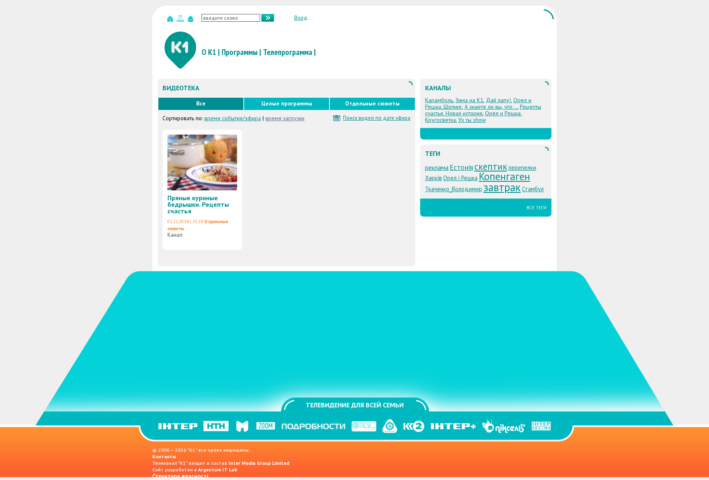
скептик (490, 166)
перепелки (522, 167)
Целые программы (286, 103)
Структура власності (180, 476)
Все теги (536, 207)
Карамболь (439, 100)
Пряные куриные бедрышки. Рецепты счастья (198, 204)
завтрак (502, 187)
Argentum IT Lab (217, 469)
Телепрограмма (287, 52)
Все (201, 103)
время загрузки (284, 118)
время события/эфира (232, 118)
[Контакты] (191, 20)
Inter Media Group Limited (259, 463)
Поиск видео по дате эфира (376, 118)
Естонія (461, 167)
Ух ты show (472, 119)
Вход (300, 17)
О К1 (208, 52)
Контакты (164, 456)
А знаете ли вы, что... (490, 106)
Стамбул (533, 189)
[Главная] (171, 20)
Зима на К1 (469, 100)
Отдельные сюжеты (372, 103)
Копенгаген (504, 176)
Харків (433, 178)
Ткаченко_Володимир (453, 189)
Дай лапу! (498, 100)
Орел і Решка (460, 178)
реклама (436, 167)
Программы (240, 52)
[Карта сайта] (181, 20)
